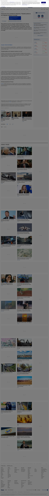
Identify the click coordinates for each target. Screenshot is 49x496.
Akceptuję (43, 2)
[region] (24, 3)
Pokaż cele (43, 4)
